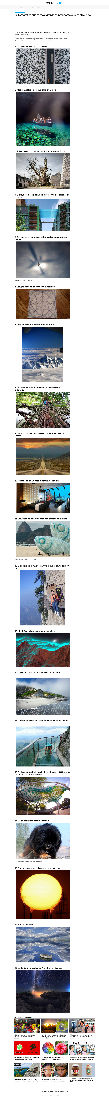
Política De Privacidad (53, 1091)
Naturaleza (23, 12)
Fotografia (17, 12)
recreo (54, 3)
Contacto (43, 1091)
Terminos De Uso (64, 1091)
